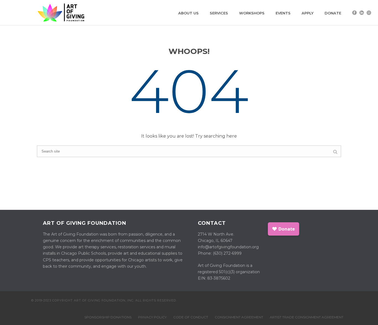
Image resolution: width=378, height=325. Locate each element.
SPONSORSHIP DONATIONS (107, 317)
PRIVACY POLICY (152, 317)
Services (219, 13)
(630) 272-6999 (227, 253)
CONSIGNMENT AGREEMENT (239, 317)
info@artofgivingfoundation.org (228, 246)
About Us (188, 13)
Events (283, 13)
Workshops (252, 13)
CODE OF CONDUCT (190, 317)
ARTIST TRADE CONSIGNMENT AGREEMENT (306, 317)
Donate (333, 13)
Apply (308, 13)
